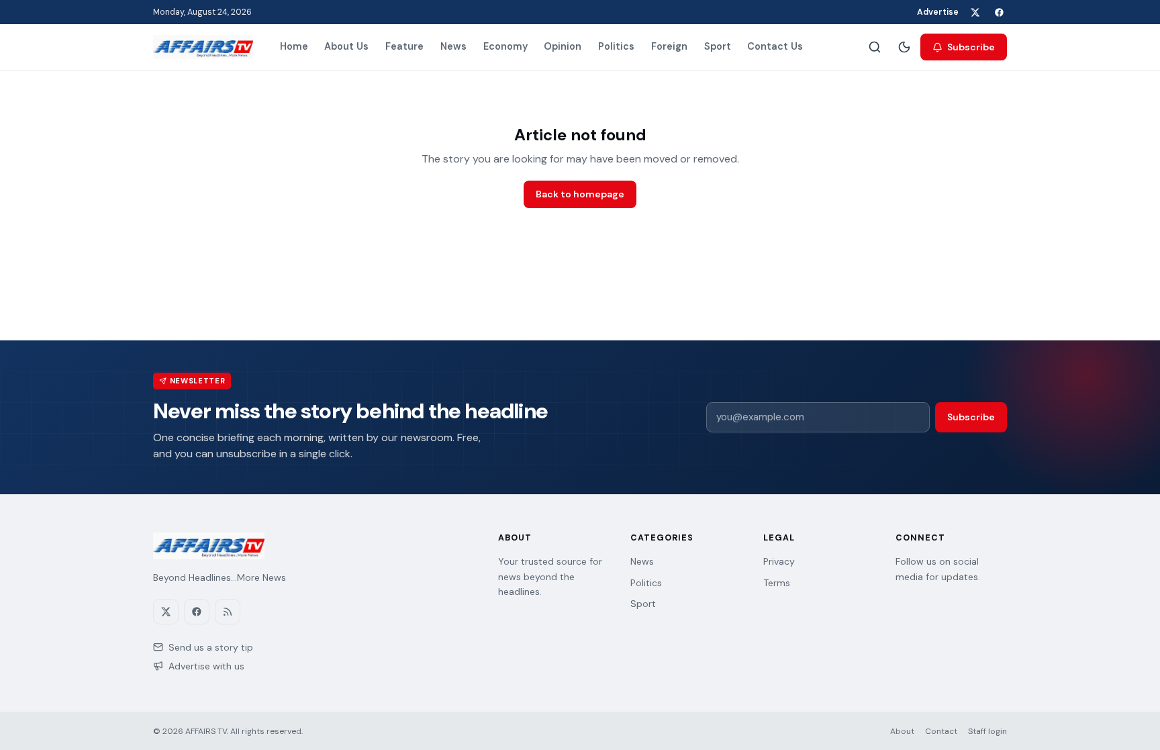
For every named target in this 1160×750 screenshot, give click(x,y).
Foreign (669, 46)
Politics (616, 46)
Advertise (938, 12)
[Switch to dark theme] (904, 47)
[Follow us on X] (975, 12)
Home (294, 46)
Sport (717, 46)
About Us (346, 46)
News (453, 46)
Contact (941, 731)
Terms (776, 583)
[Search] (874, 47)
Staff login (987, 731)
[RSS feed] (227, 611)
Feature (404, 46)
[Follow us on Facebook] (999, 12)
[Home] (203, 47)
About (902, 731)
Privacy (779, 561)
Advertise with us (206, 666)
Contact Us (775, 46)
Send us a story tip (210, 647)
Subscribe (971, 47)
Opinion (562, 46)
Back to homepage (580, 194)
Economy (505, 46)
